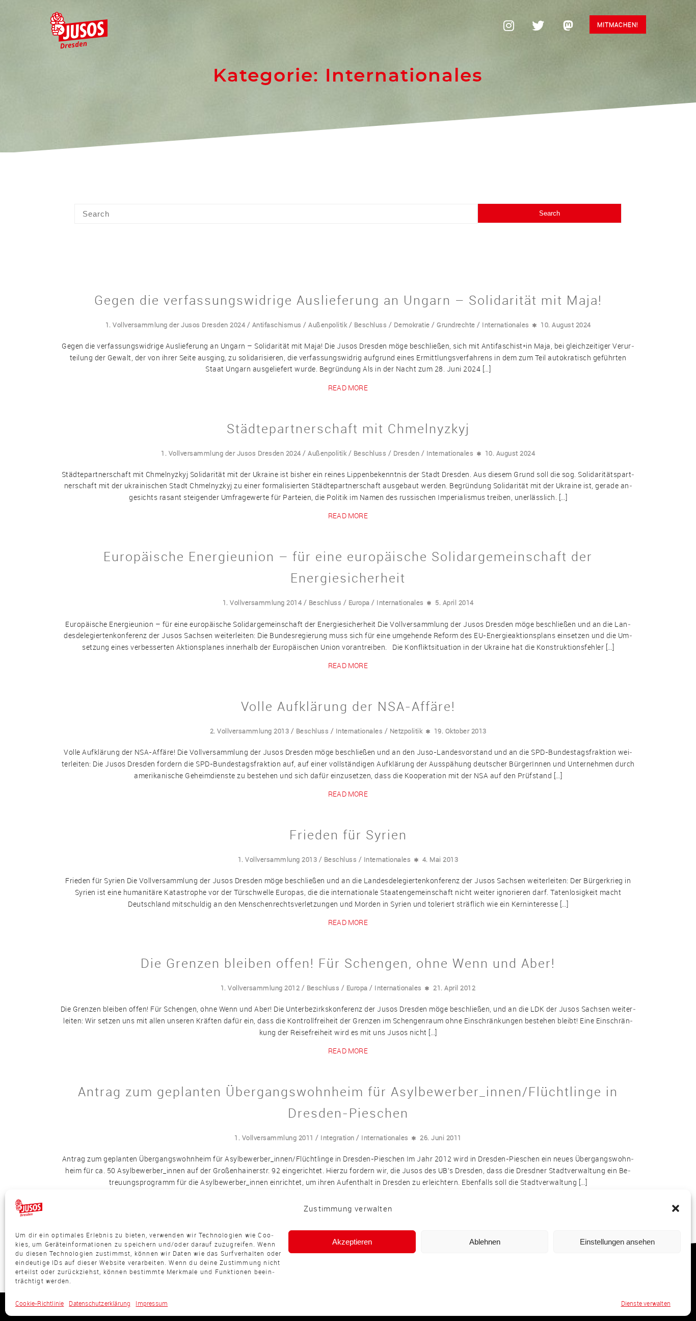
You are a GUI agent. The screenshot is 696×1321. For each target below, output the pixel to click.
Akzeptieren (352, 1241)
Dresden (406, 453)
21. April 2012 (454, 987)
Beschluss (370, 324)
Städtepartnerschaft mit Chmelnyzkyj (348, 428)
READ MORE (348, 387)
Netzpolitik (406, 730)
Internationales (505, 324)
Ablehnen (484, 1241)
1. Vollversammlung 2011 (274, 1137)
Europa (359, 602)
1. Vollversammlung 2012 (260, 987)
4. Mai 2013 (440, 859)
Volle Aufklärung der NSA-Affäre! (348, 706)
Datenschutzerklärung (99, 1303)
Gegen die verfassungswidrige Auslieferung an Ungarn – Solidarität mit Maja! (348, 300)
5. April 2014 (454, 602)
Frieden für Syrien (348, 834)
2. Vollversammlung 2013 (249, 730)
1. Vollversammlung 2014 (262, 602)
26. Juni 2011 (441, 1137)
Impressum (152, 1303)
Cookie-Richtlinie (39, 1303)
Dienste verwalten (646, 1303)
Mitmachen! (617, 24)
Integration (337, 1137)
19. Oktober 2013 (460, 730)
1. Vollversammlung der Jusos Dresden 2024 (175, 324)
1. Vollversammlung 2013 (277, 859)
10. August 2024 (566, 324)
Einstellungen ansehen (617, 1241)
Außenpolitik (327, 324)
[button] (676, 1208)
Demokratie (412, 324)
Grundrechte (456, 324)
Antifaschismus (277, 324)
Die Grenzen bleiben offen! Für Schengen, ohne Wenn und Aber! (348, 963)
